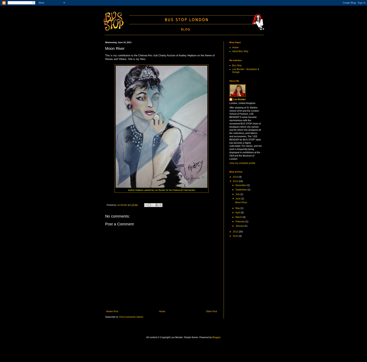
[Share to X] (153, 205)
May (237, 208)
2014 (236, 177)
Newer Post (112, 311)
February (240, 221)
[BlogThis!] (150, 205)
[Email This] (146, 205)
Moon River (241, 202)
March (239, 217)
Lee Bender (239, 99)
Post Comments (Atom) (131, 317)
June (238, 198)
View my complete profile (242, 163)
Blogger (216, 337)
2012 (236, 231)
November (241, 185)
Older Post (211, 311)
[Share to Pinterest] (160, 205)
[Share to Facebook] (157, 205)
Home (162, 311)
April (238, 212)
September (241, 189)
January (239, 226)
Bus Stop (237, 65)
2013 (236, 181)
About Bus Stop (240, 51)
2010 (236, 236)
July (237, 194)
